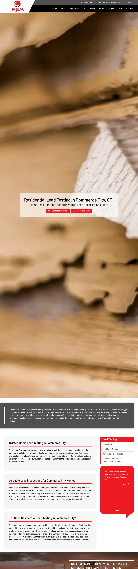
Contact (129, 8)
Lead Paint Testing (110, 449)
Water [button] (92, 8)
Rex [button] (120, 8)
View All (117, 510)
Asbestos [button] (73, 8)
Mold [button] (63, 8)
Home (55, 8)
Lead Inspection (109, 444)
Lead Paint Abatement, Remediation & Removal (112, 460)
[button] (107, 2)
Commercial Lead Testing (113, 454)
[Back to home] (23, 6)
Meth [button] (101, 8)
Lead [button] (84, 8)
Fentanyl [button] (111, 8)
